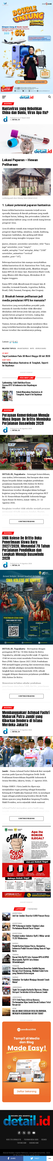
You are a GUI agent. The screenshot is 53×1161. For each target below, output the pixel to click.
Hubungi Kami (33, 1143)
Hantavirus (23, 348)
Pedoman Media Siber (31, 1139)
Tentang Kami (21, 1143)
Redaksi (44, 1139)
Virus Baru (41, 348)
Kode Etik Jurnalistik (13, 1139)
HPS (32, 348)
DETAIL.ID (16, 120)
